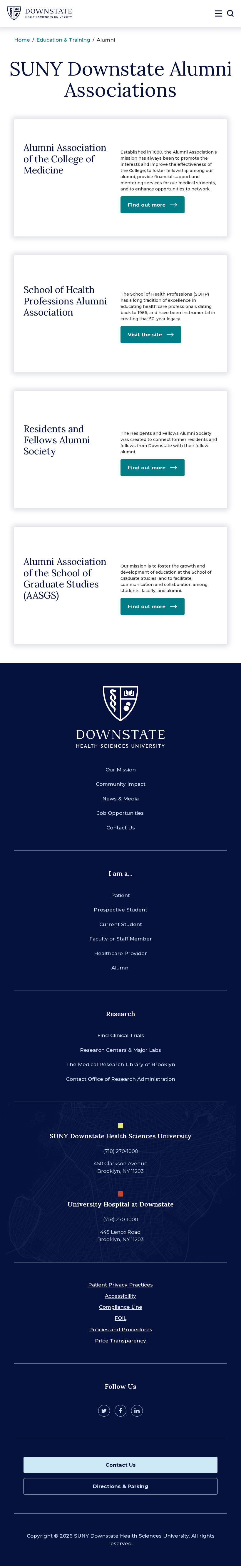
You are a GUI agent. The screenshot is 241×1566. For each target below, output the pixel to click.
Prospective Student (120, 910)
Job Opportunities (120, 813)
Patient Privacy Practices (120, 1285)
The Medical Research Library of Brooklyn (120, 1064)
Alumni (120, 968)
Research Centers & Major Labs (120, 1050)
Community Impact (120, 784)
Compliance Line (120, 1307)
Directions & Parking (120, 1486)
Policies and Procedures (120, 1329)
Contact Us (120, 828)
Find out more (146, 205)
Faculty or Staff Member (120, 939)
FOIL (120, 1318)
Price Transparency (120, 1341)
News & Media (120, 799)
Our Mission (121, 770)
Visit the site (145, 335)
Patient (120, 895)
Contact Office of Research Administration (120, 1079)
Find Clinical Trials (120, 1035)
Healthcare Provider (120, 953)
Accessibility (120, 1296)
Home (22, 40)
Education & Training (63, 40)
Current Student (120, 924)
